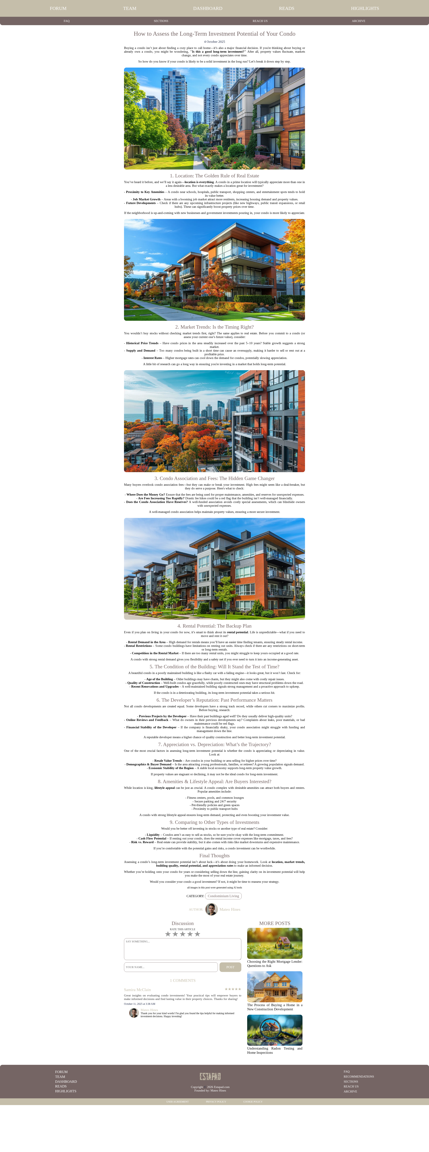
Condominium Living (223, 896)
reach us (260, 21)
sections (161, 21)
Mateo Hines (218, 1090)
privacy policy (216, 1101)
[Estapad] (210, 1076)
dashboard (207, 8)
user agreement (177, 1101)
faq (67, 21)
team (129, 8)
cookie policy (253, 1101)
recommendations (359, 1076)
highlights (365, 8)
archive (358, 21)
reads (286, 8)
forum (58, 8)
